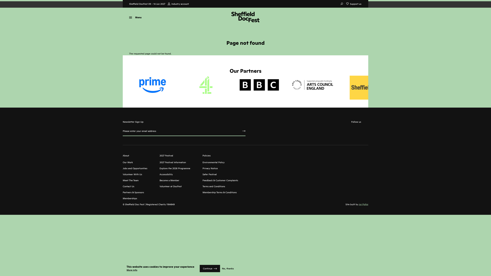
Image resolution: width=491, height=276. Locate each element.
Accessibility (166, 174)
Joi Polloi (363, 204)
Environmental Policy (214, 162)
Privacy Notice (210, 168)
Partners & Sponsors (133, 192)
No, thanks (228, 268)
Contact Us (128, 186)
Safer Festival (210, 174)
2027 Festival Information (173, 162)
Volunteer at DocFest (171, 186)
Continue (207, 268)
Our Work (128, 162)
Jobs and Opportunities (135, 168)
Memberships (130, 198)
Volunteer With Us (132, 174)
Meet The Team (131, 180)
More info (132, 270)
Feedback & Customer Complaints (220, 180)
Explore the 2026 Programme (175, 168)
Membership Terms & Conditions (220, 192)
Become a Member (169, 180)
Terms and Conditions (214, 186)
